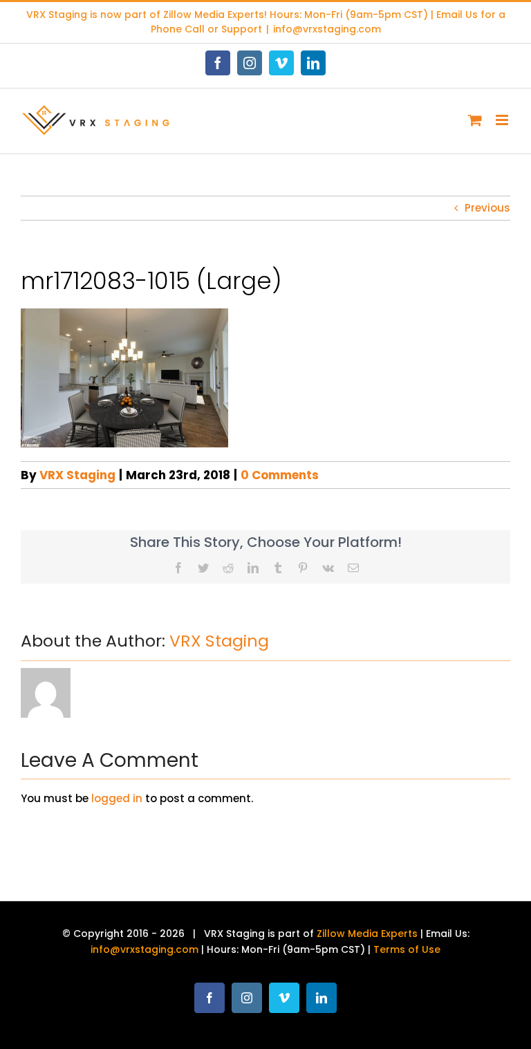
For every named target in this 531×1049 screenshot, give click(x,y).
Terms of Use (406, 949)
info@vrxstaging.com (327, 29)
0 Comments (280, 475)
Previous (487, 208)
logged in (116, 798)
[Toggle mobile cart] (475, 120)
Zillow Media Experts (213, 14)
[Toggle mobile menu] (503, 120)
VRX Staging (77, 475)
